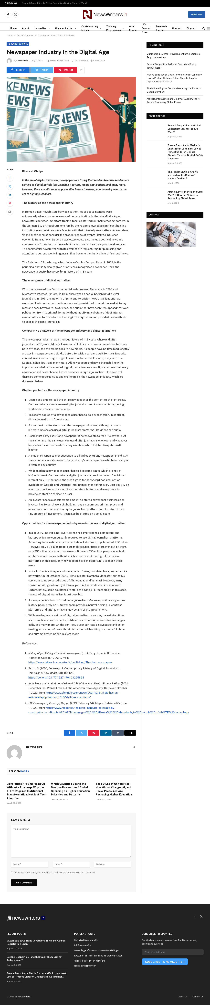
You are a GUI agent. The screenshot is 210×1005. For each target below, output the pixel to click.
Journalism (40, 28)
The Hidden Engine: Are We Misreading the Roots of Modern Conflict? (183, 175)
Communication (64, 28)
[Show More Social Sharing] (81, 70)
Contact (177, 28)
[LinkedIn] (10, 194)
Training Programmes (113, 28)
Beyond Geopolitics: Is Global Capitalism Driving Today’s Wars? (54, 3)
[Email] (10, 211)
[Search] (204, 28)
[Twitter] (10, 186)
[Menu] (208, 28)
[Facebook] (10, 178)
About (25, 28)
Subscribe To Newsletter (165, 961)
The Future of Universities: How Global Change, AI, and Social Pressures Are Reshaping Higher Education (114, 789)
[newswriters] (105, 14)
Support (192, 28)
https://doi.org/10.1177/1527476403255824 (56, 677)
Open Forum (132, 28)
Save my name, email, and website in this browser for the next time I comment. (55, 872)
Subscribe (196, 14)
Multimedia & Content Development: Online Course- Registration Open (36, 942)
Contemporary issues (89, 28)
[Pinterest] (10, 203)
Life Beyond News (146, 28)
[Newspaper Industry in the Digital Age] (71, 119)
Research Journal (161, 28)
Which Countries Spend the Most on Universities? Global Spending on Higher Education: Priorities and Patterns (70, 789)
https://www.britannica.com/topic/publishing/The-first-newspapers (70, 662)
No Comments (81, 61)
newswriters (22, 61)
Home (13, 28)
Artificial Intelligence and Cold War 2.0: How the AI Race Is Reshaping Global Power (185, 195)
